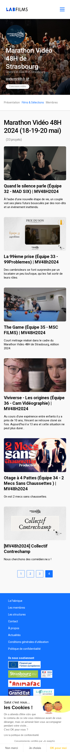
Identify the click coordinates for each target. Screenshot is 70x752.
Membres (52, 102)
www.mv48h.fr (15, 79)
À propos (13, 628)
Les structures (17, 614)
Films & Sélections (33, 102)
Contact (13, 621)
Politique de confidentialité (24, 648)
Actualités (14, 635)
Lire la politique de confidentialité (21, 735)
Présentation (12, 102)
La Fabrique (15, 600)
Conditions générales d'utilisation (28, 641)
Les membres (16, 607)
